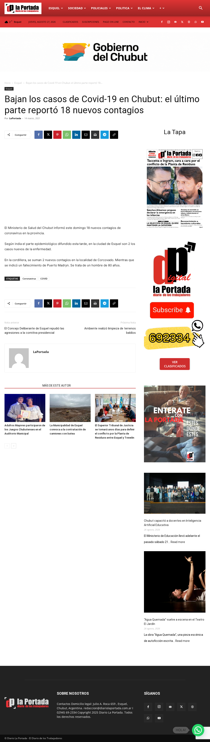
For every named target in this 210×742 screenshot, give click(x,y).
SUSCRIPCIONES (90, 21)
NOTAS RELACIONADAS (22, 385)
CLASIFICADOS (70, 21)
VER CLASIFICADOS (175, 364)
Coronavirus (29, 278)
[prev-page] (7, 445)
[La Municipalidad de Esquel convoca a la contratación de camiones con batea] (70, 408)
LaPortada (15, 118)
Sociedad (75, 8)
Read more (178, 542)
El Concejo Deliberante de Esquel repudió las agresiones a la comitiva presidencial (34, 331)
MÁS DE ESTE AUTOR (56, 385)
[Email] (86, 135)
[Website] (189, 21)
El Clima (144, 8)
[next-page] (13, 445)
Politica (122, 8)
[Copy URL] (114, 135)
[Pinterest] (57, 135)
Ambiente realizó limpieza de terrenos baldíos (110, 331)
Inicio (7, 83)
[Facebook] (162, 21)
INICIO (142, 21)
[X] (182, 21)
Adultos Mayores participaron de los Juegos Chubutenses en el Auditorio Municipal (25, 429)
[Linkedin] (76, 135)
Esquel (54, 8)
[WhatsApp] (196, 21)
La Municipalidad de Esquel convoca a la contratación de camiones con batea (68, 429)
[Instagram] (168, 21)
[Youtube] (202, 21)
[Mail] (175, 21)
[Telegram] (104, 135)
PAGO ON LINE (111, 21)
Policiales (99, 8)
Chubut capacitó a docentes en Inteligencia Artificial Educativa (172, 523)
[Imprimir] (95, 135)
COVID (43, 278)
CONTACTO (129, 21)
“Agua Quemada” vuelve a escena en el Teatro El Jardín (174, 621)
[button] (200, 8)
